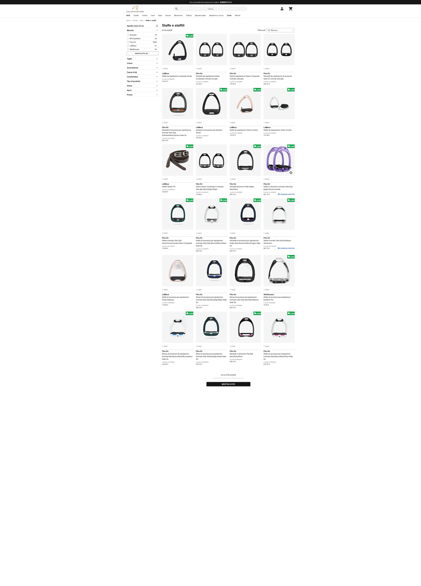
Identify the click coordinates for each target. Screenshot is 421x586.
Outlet (229, 15)
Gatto (160, 15)
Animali (168, 15)
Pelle (141, 20)
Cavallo (136, 15)
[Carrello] (291, 9)
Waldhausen (269, 294)
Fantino (144, 15)
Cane (153, 15)
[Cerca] (176, 8)
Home (128, 20)
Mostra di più (228, 384)
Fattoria (189, 15)
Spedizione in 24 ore (216, 15)
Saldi (128, 15)
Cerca (210, 8)
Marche (237, 15)
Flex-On (199, 73)
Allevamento (178, 15)
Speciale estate (200, 15)
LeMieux (165, 73)
